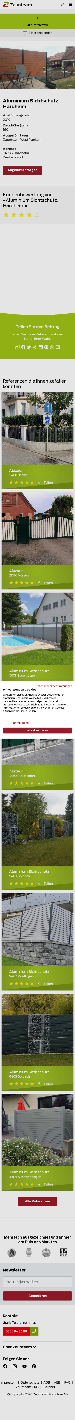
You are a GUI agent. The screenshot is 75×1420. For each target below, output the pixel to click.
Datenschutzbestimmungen (54, 686)
